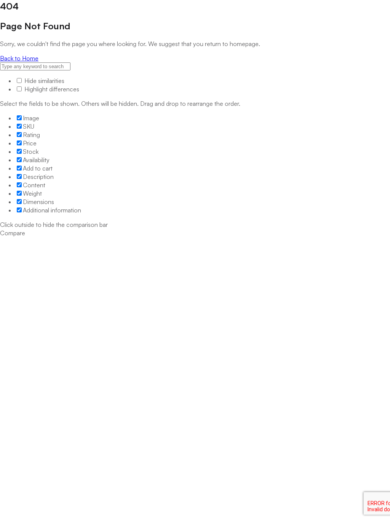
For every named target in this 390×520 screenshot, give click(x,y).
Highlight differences (51, 89)
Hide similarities (43, 81)
